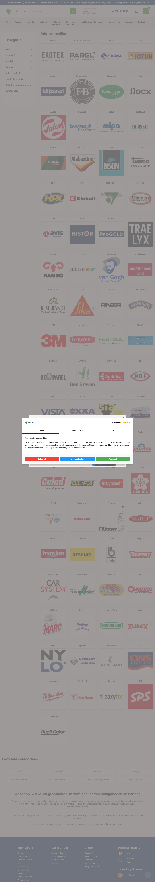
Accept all (113, 459)
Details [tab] (114, 430)
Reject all (42, 459)
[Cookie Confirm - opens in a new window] (121, 422)
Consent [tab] (40, 430)
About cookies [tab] (77, 430)
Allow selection (77, 459)
